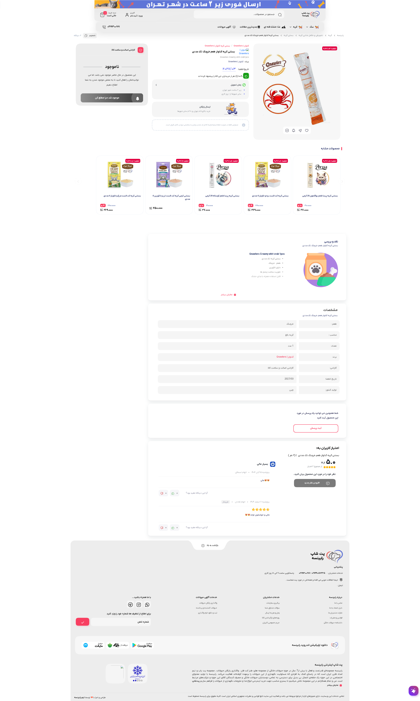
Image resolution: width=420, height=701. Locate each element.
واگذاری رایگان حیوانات (208, 603)
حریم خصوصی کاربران (271, 622)
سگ (312, 27)
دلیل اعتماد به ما (335, 608)
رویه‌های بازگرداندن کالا (271, 617)
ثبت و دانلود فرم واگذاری (207, 613)
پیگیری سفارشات (273, 603)
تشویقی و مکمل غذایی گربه (311, 35)
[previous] (342, 181)
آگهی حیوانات (224, 27)
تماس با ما (338, 603)
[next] (78, 181)
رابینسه (340, 35)
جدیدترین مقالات (248, 27)
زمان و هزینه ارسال (272, 613)
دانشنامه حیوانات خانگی (333, 622)
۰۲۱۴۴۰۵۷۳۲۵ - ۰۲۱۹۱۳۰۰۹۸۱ (312, 573)
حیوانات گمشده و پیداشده (206, 608)
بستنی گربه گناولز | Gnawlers (217, 45)
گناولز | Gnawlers (235, 61)
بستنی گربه (289, 35)
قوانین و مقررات (336, 617)
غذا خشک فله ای (272, 27)
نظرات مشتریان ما (335, 613)
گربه (295, 27)
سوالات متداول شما (272, 608)
